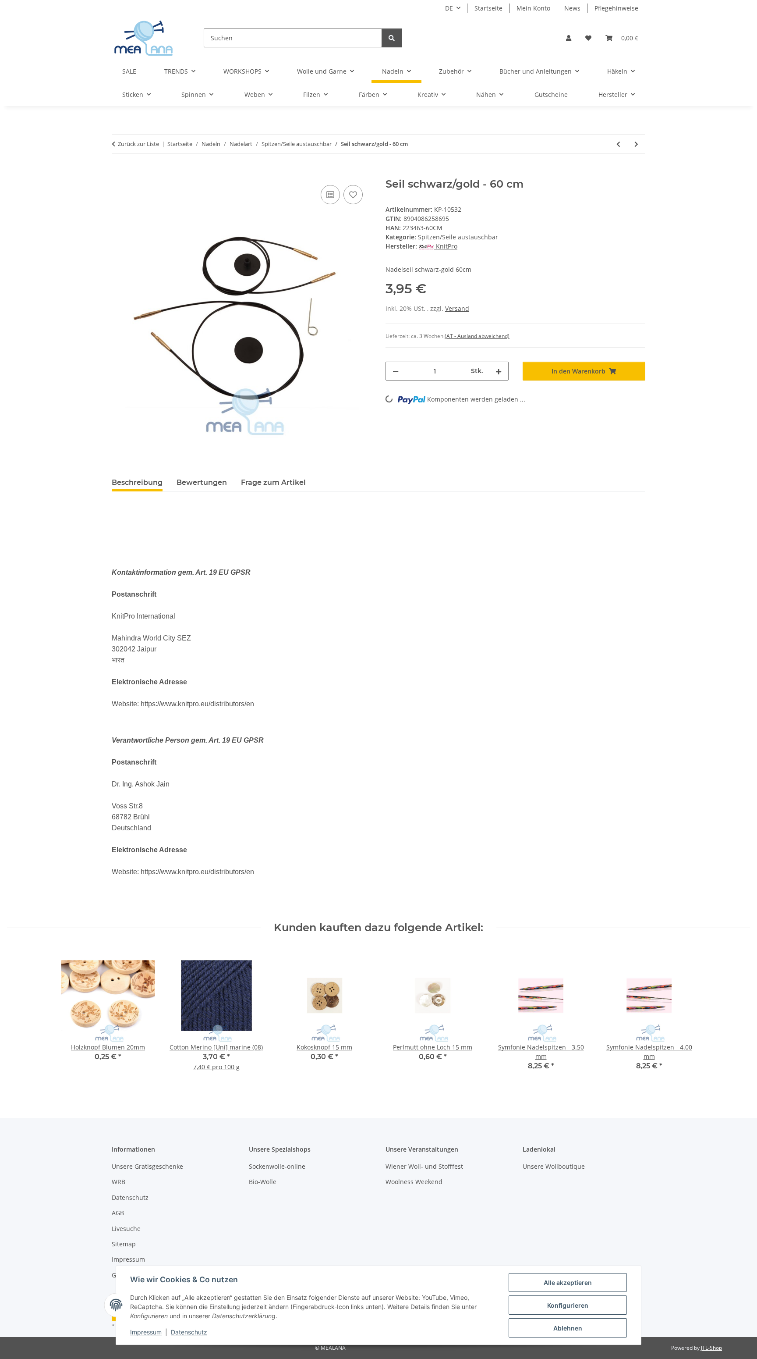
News (572, 8)
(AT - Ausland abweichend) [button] (477, 336)
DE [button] (449, 8)
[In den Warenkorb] (119, 173)
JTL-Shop (711, 1348)
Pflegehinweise (616, 8)
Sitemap (124, 1244)
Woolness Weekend (414, 1182)
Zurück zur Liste (138, 144)
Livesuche (126, 1228)
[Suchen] (392, 37)
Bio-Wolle (262, 1182)
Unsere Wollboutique (554, 1166)
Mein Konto (533, 8)
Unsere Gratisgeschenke (147, 1166)
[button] (568, 38)
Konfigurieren (567, 1305)
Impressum (146, 1332)
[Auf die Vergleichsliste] (330, 194)
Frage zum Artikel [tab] (273, 482)
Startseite (488, 8)
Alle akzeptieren (568, 1282)
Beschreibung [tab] (137, 482)
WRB (118, 1182)
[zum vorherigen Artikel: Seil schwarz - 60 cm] (618, 144)
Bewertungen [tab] (202, 482)
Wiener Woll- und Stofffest (424, 1166)
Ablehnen (567, 1328)
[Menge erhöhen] (498, 371)
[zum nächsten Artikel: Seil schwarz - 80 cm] (636, 144)
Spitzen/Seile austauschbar (458, 237)
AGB (118, 1213)
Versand (457, 308)
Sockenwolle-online (277, 1166)
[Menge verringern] (395, 371)
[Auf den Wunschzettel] (353, 194)
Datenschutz (189, 1332)
